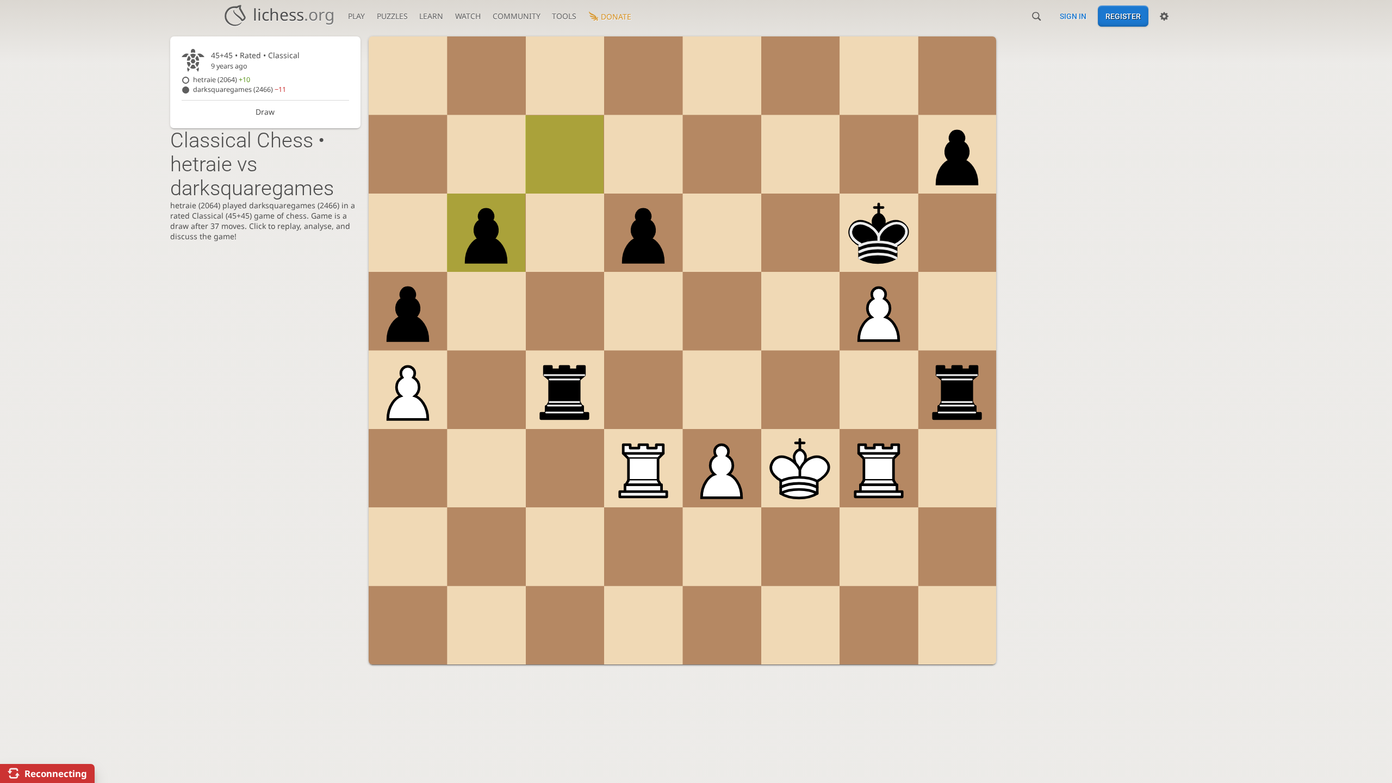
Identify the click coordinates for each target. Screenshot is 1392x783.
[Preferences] (1164, 16)
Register (1123, 16)
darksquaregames (239, 89)
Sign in (1073, 16)
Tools (564, 16)
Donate (616, 16)
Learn (431, 16)
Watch (468, 16)
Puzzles (392, 16)
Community (516, 16)
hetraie (221, 79)
